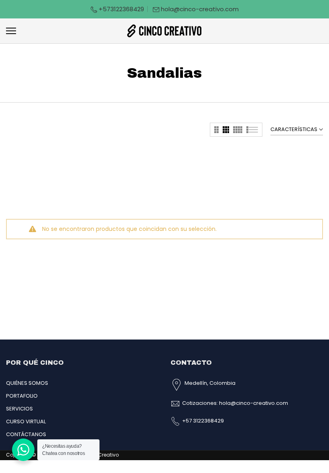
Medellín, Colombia (210, 383)
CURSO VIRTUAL (26, 421)
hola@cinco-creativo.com (200, 9)
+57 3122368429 (203, 420)
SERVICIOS (19, 408)
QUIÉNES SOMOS (27, 383)
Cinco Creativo (100, 454)
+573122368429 (120, 9)
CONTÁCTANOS (26, 434)
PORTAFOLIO (22, 396)
